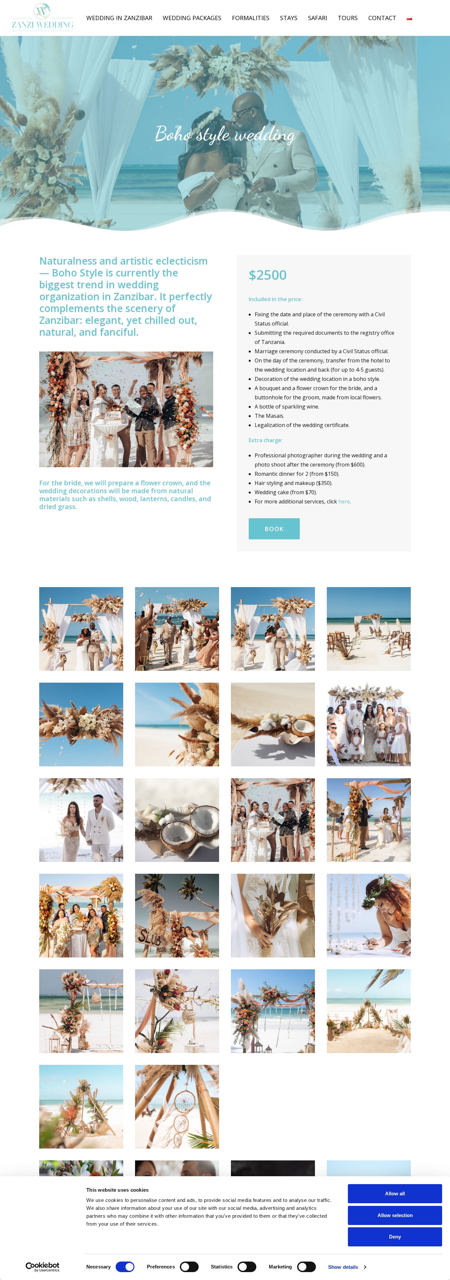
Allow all (395, 1193)
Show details (343, 1267)
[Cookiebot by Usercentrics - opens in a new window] (42, 1267)
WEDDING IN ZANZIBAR (119, 18)
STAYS (288, 18)
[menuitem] (119, 18)
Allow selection (395, 1215)
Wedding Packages (192, 18)
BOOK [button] (274, 529)
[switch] (189, 1267)
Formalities (250, 18)
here (344, 501)
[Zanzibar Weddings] (42, 18)
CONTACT (382, 18)
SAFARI (317, 18)
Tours (348, 18)
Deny (395, 1236)
